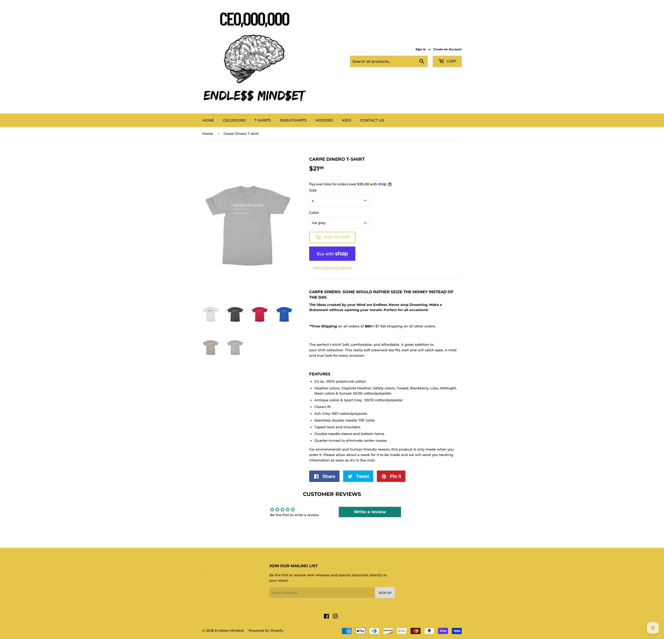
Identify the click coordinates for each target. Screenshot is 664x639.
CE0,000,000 (234, 120)
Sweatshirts (293, 120)
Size (313, 190)
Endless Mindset (229, 630)
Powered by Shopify (266, 630)
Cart (451, 61)
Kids (346, 120)
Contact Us (372, 120)
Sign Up (385, 593)
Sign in (421, 49)
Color (314, 212)
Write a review (370, 511)
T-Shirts (262, 120)
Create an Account (447, 49)
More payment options (332, 267)
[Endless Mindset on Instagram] (335, 617)
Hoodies (324, 120)
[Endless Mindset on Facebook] (326, 617)
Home (208, 120)
